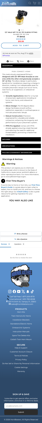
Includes (6, 139)
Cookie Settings (21, 367)
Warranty (21, 371)
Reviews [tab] (4, 244)
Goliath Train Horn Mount (21, 339)
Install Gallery (22, 192)
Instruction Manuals (21, 331)
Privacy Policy (21, 359)
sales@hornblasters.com (22, 304)
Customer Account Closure (21, 352)
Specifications (8, 146)
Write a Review (22, 234)
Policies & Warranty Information (17, 152)
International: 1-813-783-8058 (22, 299)
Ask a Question (22, 239)
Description (7, 66)
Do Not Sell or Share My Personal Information (21, 363)
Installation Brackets (21, 320)
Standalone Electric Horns (21, 324)
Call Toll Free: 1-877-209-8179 (22, 297)
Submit (21, 412)
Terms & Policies (21, 356)
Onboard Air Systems (21, 328)
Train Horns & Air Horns (21, 316)
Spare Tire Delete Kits (21, 335)
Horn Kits (21, 312)
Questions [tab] (17, 244)
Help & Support (21, 348)
